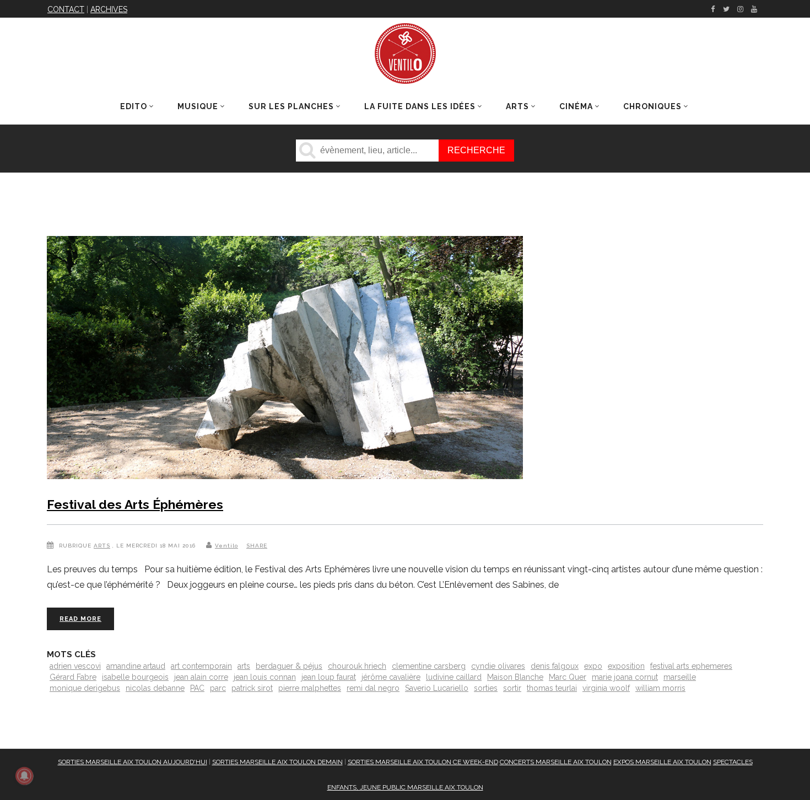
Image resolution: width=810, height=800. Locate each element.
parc (218, 688)
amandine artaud (135, 666)
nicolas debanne (155, 688)
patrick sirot (252, 688)
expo (593, 666)
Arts (102, 546)
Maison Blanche (515, 677)
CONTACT (65, 9)
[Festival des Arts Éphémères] (285, 360)
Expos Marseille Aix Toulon (662, 762)
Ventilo (226, 546)
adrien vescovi (75, 666)
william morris (660, 688)
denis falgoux (555, 666)
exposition (626, 666)
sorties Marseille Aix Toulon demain (277, 762)
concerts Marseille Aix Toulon (556, 762)
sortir (512, 688)
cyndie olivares (498, 666)
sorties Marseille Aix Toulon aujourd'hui (132, 762)
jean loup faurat (328, 677)
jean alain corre (201, 677)
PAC (197, 688)
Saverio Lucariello (436, 688)
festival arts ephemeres (691, 666)
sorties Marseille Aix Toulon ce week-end (423, 762)
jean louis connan (265, 677)
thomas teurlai (552, 688)
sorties (486, 688)
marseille (679, 677)
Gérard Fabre (73, 677)
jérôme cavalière (390, 677)
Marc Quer (567, 677)
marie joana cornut (625, 677)
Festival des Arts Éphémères (135, 504)
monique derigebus (85, 688)
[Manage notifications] (24, 776)
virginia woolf (606, 688)
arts (243, 666)
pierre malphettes (309, 688)
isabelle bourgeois (135, 677)
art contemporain (201, 666)
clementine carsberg (429, 666)
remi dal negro (373, 688)
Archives (108, 9)
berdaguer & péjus (289, 666)
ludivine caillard (454, 677)
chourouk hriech (357, 666)
